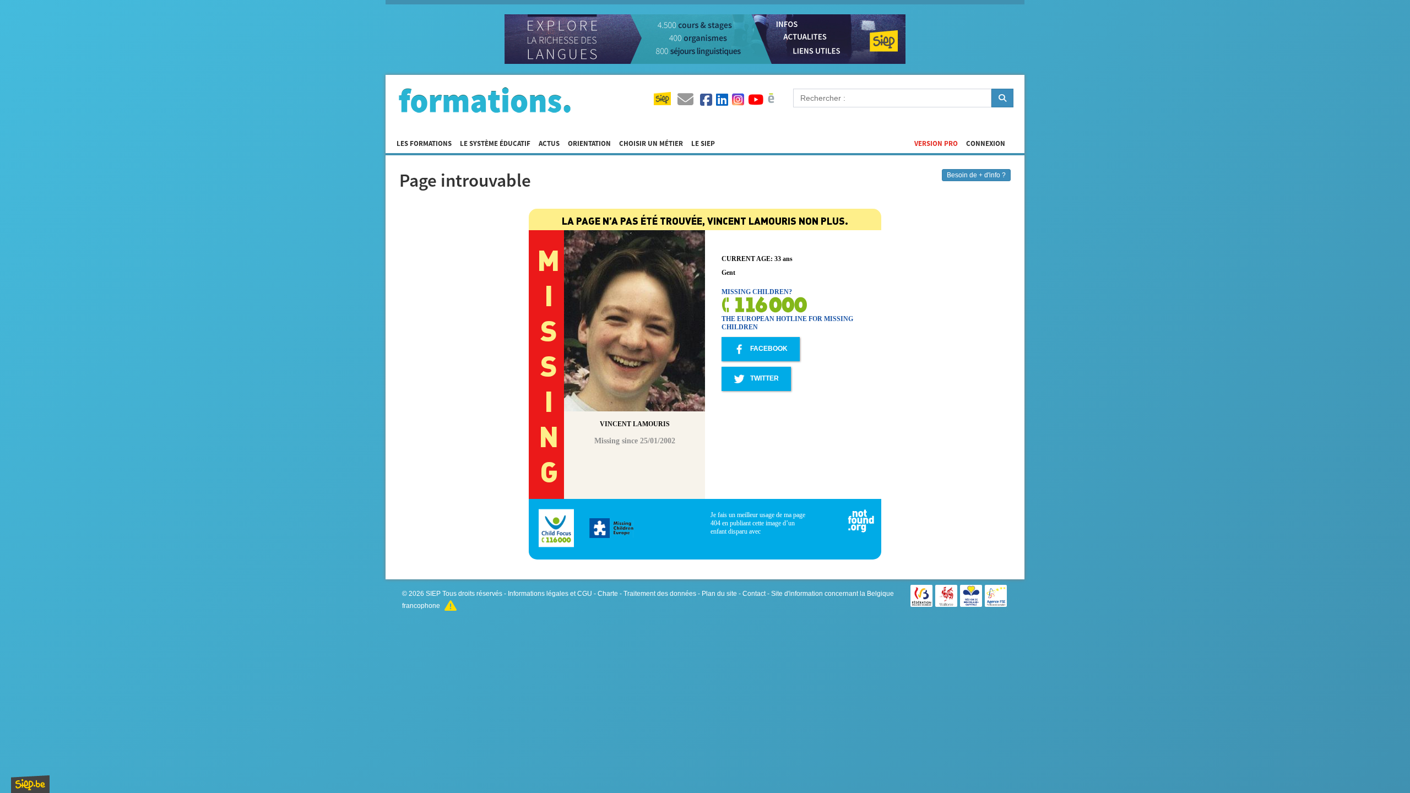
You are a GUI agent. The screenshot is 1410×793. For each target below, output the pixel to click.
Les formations (424, 144)
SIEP (433, 594)
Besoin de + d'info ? (976, 175)
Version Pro (936, 144)
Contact (754, 594)
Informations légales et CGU (550, 594)
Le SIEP (703, 144)
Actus (549, 144)
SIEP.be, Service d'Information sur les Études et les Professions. (30, 784)
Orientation (589, 144)
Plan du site (719, 594)
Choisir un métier (651, 144)
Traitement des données (659, 594)
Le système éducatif (495, 144)
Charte (608, 594)
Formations (485, 99)
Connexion (985, 144)
